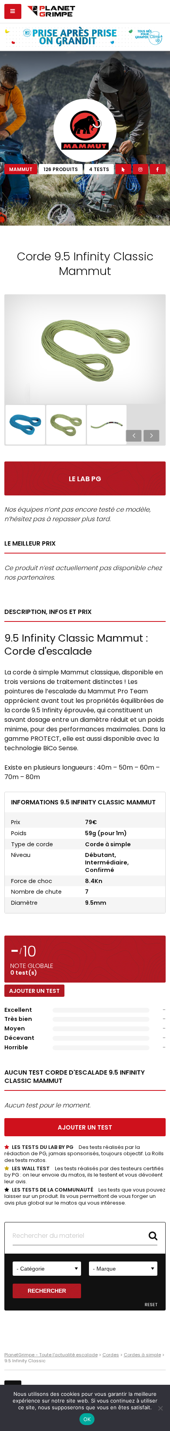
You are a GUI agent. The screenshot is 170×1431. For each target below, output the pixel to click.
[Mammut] (85, 130)
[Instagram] (140, 169)
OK (87, 1419)
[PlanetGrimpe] (51, 10)
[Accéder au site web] (123, 169)
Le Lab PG (85, 479)
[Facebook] (157, 169)
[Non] (160, 1408)
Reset (151, 1305)
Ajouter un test (34, 991)
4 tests (99, 169)
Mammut (20, 169)
